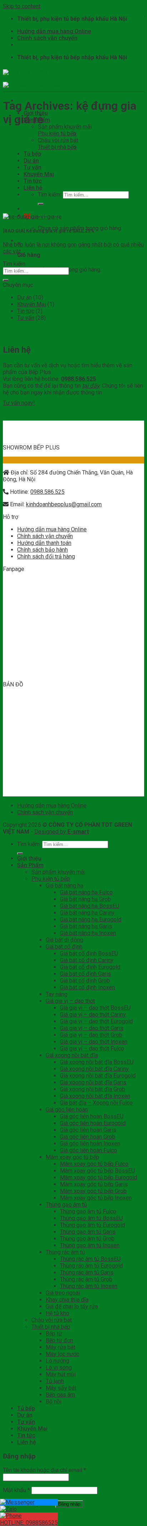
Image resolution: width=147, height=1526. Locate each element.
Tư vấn (32, 167)
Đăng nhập (69, 1504)
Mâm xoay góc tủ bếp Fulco (94, 1163)
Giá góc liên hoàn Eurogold (93, 1123)
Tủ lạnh (55, 1381)
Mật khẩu (16, 1490)
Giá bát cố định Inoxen (87, 987)
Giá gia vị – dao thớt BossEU (95, 1007)
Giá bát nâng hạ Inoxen (88, 933)
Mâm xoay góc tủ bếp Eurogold (98, 1177)
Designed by (61, 831)
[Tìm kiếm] (41, 204)
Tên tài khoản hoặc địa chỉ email (44, 1470)
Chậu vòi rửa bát (58, 140)
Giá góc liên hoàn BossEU (91, 1116)
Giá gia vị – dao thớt (70, 1001)
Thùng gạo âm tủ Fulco (88, 1211)
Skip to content (21, 6)
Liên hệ (33, 187)
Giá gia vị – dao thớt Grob (91, 1035)
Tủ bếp (32, 153)
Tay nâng (56, 994)
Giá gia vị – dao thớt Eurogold (96, 1021)
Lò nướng (57, 1360)
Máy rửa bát (60, 1347)
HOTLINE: (29, 1522)
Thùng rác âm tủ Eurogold (91, 1265)
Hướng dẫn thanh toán (44, 543)
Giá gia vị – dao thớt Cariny (93, 1014)
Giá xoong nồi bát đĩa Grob (92, 1089)
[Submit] (6, 280)
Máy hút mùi (61, 1374)
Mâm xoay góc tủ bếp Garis (94, 1184)
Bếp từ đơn (59, 1340)
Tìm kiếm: (49, 194)
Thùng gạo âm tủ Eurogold (92, 1225)
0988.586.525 (47, 491)
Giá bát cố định (64, 946)
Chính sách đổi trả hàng (46, 556)
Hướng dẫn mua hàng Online (54, 31)
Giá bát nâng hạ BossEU (89, 906)
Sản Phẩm (30, 865)
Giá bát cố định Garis (85, 973)
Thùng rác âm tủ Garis (86, 1272)
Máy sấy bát (61, 1388)
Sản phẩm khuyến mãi (65, 126)
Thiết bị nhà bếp (57, 147)
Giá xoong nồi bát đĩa (72, 1055)
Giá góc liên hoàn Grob (87, 1136)
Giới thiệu (29, 858)
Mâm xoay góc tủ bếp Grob (93, 1191)
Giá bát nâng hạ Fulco (86, 892)
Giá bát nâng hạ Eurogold (90, 919)
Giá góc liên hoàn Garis (88, 1130)
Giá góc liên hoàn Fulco (88, 1150)
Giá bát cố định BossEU (89, 953)
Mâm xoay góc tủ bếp (72, 1157)
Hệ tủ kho (57, 1313)
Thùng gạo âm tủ (66, 1204)
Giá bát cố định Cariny (86, 960)
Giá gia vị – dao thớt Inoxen (93, 1041)
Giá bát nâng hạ (64, 885)
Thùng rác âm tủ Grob (86, 1279)
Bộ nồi (53, 1401)
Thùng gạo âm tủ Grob (87, 1238)
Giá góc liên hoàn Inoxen (90, 1143)
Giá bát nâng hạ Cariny (87, 912)
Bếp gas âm (60, 1394)
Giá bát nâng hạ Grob (85, 899)
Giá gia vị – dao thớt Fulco (92, 1048)
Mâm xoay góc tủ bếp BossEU (97, 1170)
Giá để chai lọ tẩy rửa (72, 1306)
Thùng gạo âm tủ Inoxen (90, 1245)
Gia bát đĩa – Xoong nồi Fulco (96, 1102)
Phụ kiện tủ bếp (57, 133)
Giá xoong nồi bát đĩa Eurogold (98, 1075)
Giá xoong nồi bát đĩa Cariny (94, 1068)
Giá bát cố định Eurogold (90, 967)
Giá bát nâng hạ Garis (86, 926)
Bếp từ (54, 1333)
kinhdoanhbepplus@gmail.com (64, 504)
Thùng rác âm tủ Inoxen (88, 1286)
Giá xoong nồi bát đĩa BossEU (96, 1062)
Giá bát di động (64, 939)
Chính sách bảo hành (42, 549)
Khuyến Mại (39, 174)
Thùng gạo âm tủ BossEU (91, 1218)
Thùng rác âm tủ (65, 1252)
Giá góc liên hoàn (67, 1109)
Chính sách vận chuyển (47, 38)
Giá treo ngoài (63, 1292)
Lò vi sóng (59, 1367)
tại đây (91, 385)
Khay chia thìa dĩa (67, 1299)
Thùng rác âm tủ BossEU (90, 1259)
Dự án (31, 160)
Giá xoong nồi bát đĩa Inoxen (95, 1096)
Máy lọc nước (62, 1354)
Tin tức (33, 181)
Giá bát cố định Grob (85, 980)
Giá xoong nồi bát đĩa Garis (93, 1082)
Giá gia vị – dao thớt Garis (91, 1028)
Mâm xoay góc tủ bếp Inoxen (96, 1197)
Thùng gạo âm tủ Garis (88, 1231)
